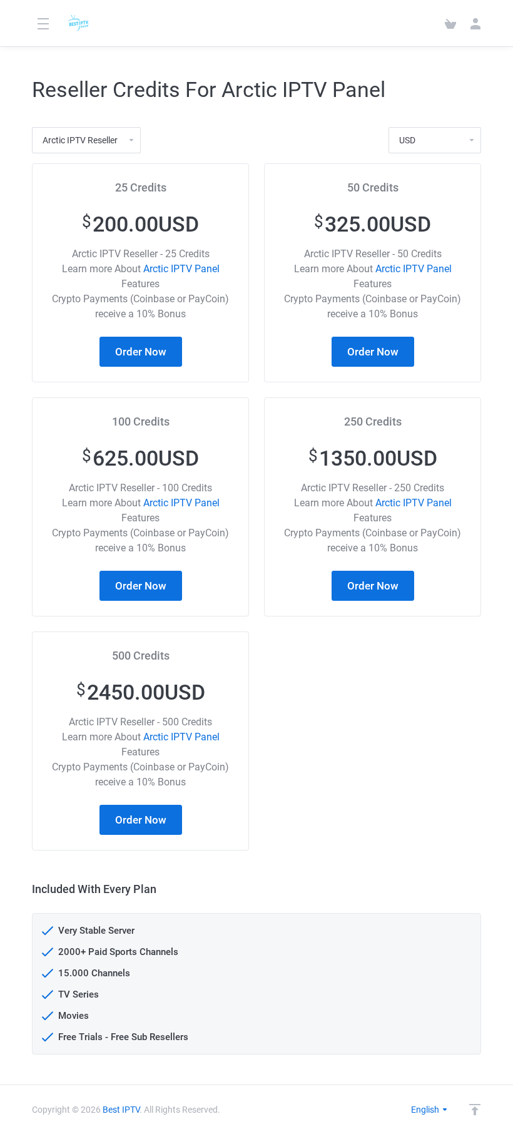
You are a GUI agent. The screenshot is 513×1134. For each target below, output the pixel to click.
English (426, 1110)
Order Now (140, 351)
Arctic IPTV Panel (181, 269)
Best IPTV (121, 1110)
